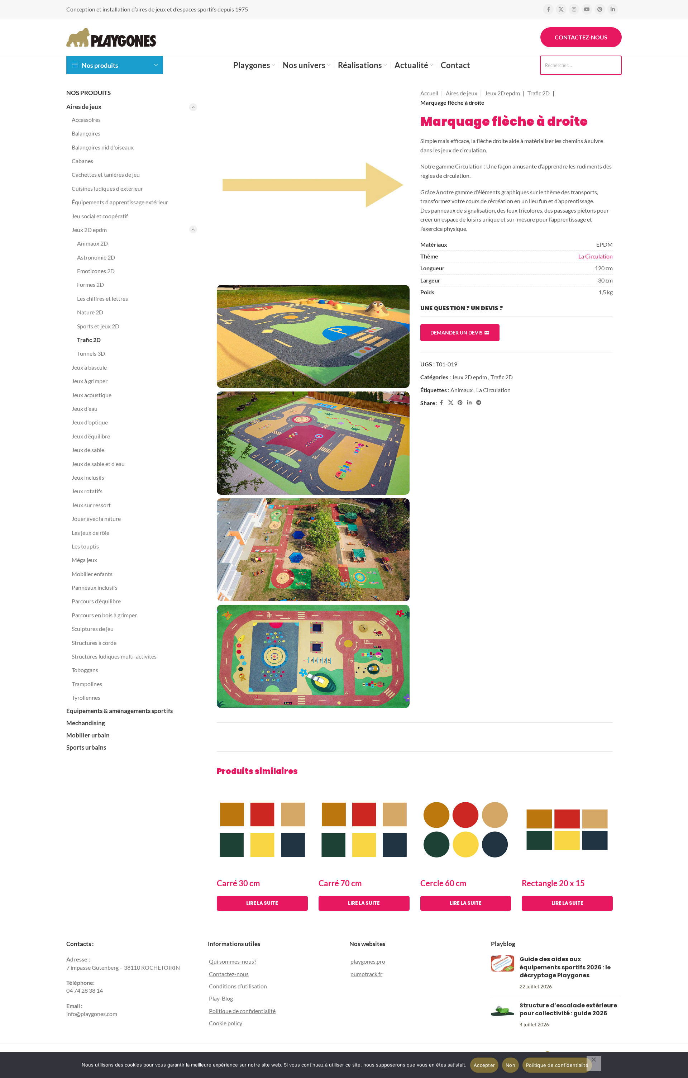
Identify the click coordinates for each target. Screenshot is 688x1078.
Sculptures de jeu (93, 628)
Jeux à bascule (89, 367)
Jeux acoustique (91, 394)
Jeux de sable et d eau (98, 463)
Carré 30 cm (238, 883)
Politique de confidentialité (242, 1010)
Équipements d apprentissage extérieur (120, 202)
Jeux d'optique (90, 422)
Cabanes (82, 160)
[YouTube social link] (587, 9)
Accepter (484, 1065)
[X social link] (561, 9)
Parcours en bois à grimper (104, 615)
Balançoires (86, 133)
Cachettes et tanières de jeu (106, 174)
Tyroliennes (86, 697)
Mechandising (85, 723)
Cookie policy (225, 1023)
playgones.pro (367, 961)
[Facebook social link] (548, 9)
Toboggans (85, 669)
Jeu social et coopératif (100, 216)
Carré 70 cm (340, 883)
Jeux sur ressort (91, 505)
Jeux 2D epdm (89, 229)
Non (510, 1065)
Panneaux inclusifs (95, 587)
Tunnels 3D (91, 353)
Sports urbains (86, 747)
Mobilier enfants (92, 573)
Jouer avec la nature (96, 518)
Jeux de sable (88, 449)
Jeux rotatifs (87, 491)
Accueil (429, 93)
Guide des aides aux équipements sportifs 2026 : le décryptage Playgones (565, 967)
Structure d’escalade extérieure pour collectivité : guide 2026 (568, 1009)
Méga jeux (84, 559)
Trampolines (87, 683)
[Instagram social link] (574, 9)
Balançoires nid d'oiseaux (103, 147)
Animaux (461, 389)
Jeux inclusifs (88, 477)
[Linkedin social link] (612, 9)
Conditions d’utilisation (238, 986)
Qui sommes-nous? (232, 961)
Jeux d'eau (84, 408)
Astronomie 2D (96, 257)
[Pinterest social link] (599, 9)
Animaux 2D (92, 243)
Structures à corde (94, 642)
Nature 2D (90, 312)
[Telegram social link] (478, 403)
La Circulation (595, 256)
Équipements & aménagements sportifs (119, 710)
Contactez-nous (581, 37)
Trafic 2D (89, 339)
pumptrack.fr (366, 973)
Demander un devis (456, 332)
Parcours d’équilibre (96, 601)
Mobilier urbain (88, 735)
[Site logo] (111, 36)
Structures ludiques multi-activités (114, 656)
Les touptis (85, 546)
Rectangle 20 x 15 (553, 883)
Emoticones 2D (96, 270)
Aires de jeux (83, 106)
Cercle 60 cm (443, 883)
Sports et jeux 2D (98, 326)
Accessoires (86, 119)
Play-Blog (221, 998)
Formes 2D (90, 284)
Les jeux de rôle (90, 532)
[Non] (594, 1063)
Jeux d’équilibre (91, 436)
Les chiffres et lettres (102, 298)
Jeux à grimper (90, 380)
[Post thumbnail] (502, 973)
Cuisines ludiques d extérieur (107, 188)
